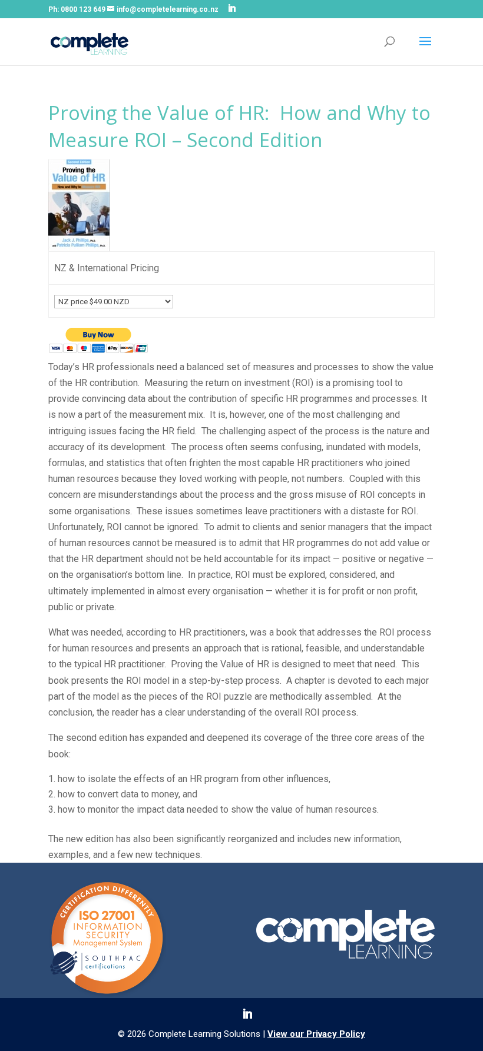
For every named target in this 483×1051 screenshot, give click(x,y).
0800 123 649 (83, 9)
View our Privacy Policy (316, 1034)
